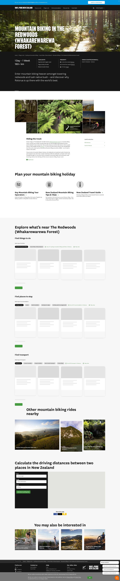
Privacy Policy (70, 577)
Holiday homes (19, 306)
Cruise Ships (60, 366)
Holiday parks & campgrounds (59, 306)
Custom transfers (28, 366)
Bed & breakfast (35, 306)
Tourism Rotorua (88, 145)
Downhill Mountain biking (21, 246)
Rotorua (72, 62)
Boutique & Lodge (46, 306)
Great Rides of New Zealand (36, 246)
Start (17, 478)
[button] (38, 8)
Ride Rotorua (87, 142)
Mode (17, 489)
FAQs (47, 572)
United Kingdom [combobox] (99, 8)
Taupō (67, 67)
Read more (30, 159)
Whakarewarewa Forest (55, 141)
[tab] (31, 127)
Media (68, 572)
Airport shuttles (38, 366)
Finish (17, 484)
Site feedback (33, 572)
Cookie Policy (78, 577)
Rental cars (18, 366)
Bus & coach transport (50, 366)
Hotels (27, 306)
